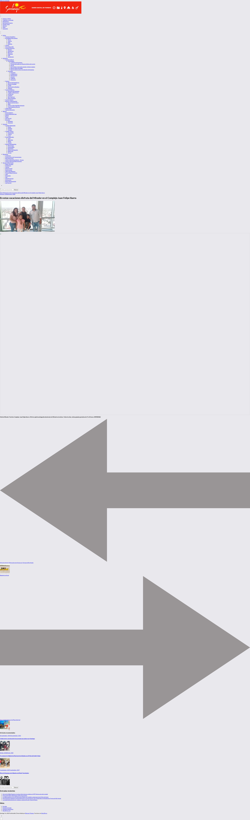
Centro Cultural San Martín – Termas (14, 160)
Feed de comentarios (8, 809)
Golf (9, 55)
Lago (6, 174)
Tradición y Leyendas (8, 20)
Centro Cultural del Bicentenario (16, 105)
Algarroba (10, 140)
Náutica (10, 49)
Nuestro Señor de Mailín (16, 68)
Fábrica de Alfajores (10, 171)
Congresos (8, 155)
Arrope (9, 153)
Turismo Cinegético (10, 37)
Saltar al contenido (4, 0)
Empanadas (11, 132)
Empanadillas (11, 147)
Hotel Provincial (9, 178)
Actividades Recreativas (11, 38)
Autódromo (11, 57)
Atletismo (10, 54)
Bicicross (10, 52)
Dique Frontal (8, 168)
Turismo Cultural (9, 59)
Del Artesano (13, 75)
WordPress (44, 813)
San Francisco (11, 97)
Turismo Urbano (9, 100)
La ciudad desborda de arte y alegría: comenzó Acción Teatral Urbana (20, 800)
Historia (5, 26)
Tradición (12, 78)
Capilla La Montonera (13, 92)
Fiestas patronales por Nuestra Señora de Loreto (22, 64)
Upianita (10, 88)
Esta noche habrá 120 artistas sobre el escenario (15, 795)
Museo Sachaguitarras (13, 82)
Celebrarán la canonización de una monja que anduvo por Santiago (17, 738)
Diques (7, 115)
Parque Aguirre (9, 112)
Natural (5, 111)
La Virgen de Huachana (16, 62)
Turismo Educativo (10, 110)
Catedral (10, 95)
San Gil (12, 65)
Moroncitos (11, 145)
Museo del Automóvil (10, 181)
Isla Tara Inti (8, 118)
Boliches (10, 44)
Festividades (11, 61)
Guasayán (10, 122)
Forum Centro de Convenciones (13, 157)
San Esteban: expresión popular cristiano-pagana (22, 67)
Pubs (9, 42)
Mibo (9, 104)
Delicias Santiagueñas (10, 144)
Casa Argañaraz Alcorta (14, 107)
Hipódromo (11, 51)
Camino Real (8, 108)
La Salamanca (13, 74)
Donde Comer (6, 24)
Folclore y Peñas (7, 18)
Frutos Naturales (9, 137)
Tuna (9, 138)
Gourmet (5, 124)
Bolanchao (10, 151)
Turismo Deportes (10, 48)
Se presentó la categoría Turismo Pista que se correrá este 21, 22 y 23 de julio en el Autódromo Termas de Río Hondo (32, 798)
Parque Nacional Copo (11, 114)
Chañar (10, 142)
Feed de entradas (7, 808)
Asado (9, 127)
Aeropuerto (8, 180)
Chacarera (13, 79)
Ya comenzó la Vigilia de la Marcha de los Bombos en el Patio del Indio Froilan (20, 756)
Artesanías (8, 175)
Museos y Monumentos (11, 101)
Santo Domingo (12, 98)
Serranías (7, 120)
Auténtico (5, 58)
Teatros (10, 41)
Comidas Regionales (10, 125)
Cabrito (10, 134)
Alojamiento (6, 21)
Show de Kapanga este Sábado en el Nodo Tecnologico (14, 773)
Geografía (5, 28)
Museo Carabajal (12, 84)
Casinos (7, 45)
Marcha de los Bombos (13, 87)
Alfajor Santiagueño (13, 150)
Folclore (7, 81)
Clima (4, 27)
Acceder (5, 806)
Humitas (10, 128)
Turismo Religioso (9, 89)
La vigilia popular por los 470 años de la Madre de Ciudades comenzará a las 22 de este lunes (26, 797)
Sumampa (10, 121)
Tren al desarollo (9, 47)
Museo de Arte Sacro (13, 102)
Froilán (9, 85)
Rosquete (12, 72)
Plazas (6, 117)
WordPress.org (6, 810)
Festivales (10, 71)
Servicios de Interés (8, 23)
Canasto (12, 77)
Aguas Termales (9, 164)
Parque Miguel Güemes (11, 173)
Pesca (9, 39)
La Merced (10, 94)
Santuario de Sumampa (13, 91)
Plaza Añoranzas (9, 158)
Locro (9, 135)
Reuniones (5, 154)
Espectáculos (8, 170)
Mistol (9, 141)
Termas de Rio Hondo (8, 163)
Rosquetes (10, 148)
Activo (4, 35)
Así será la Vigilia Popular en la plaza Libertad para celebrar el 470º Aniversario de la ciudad (25, 794)
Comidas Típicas (9, 131)
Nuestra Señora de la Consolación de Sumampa (22, 69)
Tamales (10, 130)
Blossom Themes (29, 813)
